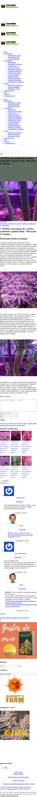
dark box (17, 618)
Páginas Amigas (18, 774)
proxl (27, 618)
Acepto (3, 796)
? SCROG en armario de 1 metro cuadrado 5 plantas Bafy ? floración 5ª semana (16, 447)
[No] (19, 796)
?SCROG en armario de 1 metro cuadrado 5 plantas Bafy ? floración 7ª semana (16, 472)
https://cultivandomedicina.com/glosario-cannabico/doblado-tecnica (20, 602)
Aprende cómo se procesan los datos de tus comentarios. (18, 424)
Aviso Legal (18, 772)
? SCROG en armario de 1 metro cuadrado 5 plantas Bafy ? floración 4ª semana (26, 447)
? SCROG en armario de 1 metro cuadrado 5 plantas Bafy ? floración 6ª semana (5, 447)
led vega (23, 618)
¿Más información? (11, 796)
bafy (1, 618)
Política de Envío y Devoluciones (18, 777)
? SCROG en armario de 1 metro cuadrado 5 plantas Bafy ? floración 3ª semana (26, 472)
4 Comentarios (4, 225)
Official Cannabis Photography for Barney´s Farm (18, 784)
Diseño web (11, 789)
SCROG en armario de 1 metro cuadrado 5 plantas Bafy (18, 223)
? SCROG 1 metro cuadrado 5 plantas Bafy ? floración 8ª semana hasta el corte (5, 472)
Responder (19, 501)
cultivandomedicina (9, 618)
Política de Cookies (19, 780)
